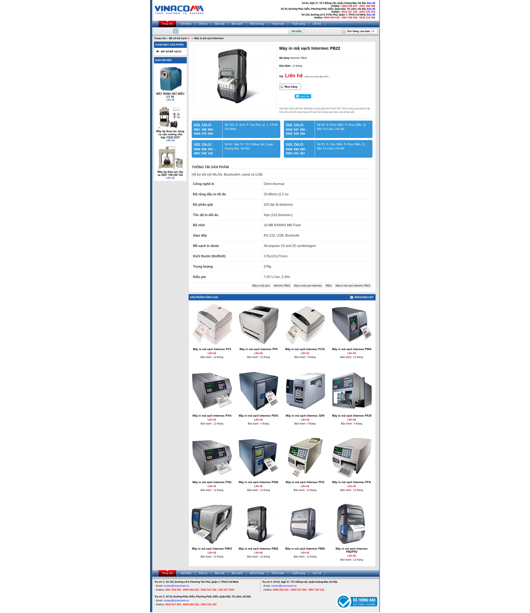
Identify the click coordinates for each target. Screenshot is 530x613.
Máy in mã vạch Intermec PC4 (212, 349)
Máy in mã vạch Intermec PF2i (305, 482)
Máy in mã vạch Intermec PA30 (351, 415)
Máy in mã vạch (261, 285)
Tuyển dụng (298, 23)
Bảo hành (237, 23)
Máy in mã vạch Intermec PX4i (212, 415)
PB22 (329, 285)
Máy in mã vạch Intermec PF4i (351, 482)
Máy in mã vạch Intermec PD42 (258, 482)
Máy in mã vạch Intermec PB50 (305, 548)
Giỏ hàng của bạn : (360, 31)
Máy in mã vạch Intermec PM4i (351, 349)
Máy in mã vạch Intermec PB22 (353, 285)
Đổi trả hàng (257, 23)
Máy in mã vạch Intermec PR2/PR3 (352, 550)
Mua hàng (291, 86)
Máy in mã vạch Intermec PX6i (212, 482)
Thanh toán (277, 23)
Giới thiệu (186, 23)
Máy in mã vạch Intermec (308, 285)
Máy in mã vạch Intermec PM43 (212, 548)
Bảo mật (219, 23)
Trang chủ (167, 23)
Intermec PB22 (282, 285)
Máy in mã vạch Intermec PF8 (258, 349)
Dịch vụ (203, 23)
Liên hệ (317, 23)
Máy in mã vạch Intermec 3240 (305, 415)
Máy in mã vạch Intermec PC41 (305, 349)
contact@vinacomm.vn (176, 585)
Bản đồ (371, 3)
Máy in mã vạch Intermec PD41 (258, 415)
